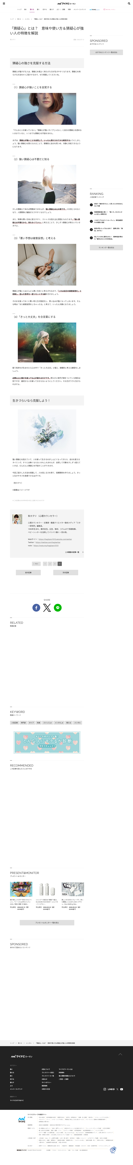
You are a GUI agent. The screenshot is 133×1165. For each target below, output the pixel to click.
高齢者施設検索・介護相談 (81, 1134)
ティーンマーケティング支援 (93, 1128)
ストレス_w (47, 723)
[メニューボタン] (4, 3)
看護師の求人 (69, 1140)
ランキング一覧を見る (106, 248)
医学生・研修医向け (71, 1117)
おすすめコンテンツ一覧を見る (106, 52)
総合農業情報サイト (88, 1130)
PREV (36, 564)
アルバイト (42, 1119)
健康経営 (71, 1146)
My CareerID (80, 1132)
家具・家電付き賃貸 (44, 1134)
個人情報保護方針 (84, 1150)
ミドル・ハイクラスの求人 (102, 1117)
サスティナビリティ (62, 1150)
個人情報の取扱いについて (67, 1076)
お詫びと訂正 (46, 1089)
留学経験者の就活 (51, 1117)
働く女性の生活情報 (44, 1130)
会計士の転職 (103, 1138)
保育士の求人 (100, 1140)
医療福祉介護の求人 (44, 1121)
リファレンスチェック (104, 1146)
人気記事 (14, 723)
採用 (69, 1150)
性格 (38, 723)
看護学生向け (61, 1117)
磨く (38, 9)
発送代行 (64, 1146)
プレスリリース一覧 (48, 1076)
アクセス (54, 1150)
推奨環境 (44, 1086)
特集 (69, 9)
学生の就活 (42, 1117)
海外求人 (91, 1117)
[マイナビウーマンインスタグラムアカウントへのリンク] (104, 1089)
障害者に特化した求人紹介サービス (74, 1119)
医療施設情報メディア (91, 1132)
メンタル (27, 19)
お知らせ (44, 1079)
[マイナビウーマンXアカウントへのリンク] (117, 1089)
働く (25, 9)
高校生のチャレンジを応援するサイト (74, 1128)
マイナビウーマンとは (65, 1069)
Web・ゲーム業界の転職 (51, 1138)
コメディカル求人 (79, 1140)
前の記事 (28, 572)
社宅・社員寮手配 (92, 1146)
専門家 (23, 723)
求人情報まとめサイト (45, 1128)
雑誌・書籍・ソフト (56, 1130)
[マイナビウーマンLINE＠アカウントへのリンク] (111, 1089)
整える (32, 9)
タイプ (31, 723)
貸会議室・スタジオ (80, 1146)
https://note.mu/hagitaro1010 (46, 545)
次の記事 (66, 572)
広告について (46, 1069)
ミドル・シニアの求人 (57, 1119)
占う (58, 9)
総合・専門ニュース (57, 1128)
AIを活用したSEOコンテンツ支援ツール (61, 1134)
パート (48, 1119)
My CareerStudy (69, 1132)
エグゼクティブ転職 (93, 1138)
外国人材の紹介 (63, 1142)
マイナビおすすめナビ (17, 1100)
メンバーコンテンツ (80, 9)
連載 (63, 9)
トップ (19, 9)
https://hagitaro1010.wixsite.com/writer (55, 539)
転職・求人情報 (83, 1117)
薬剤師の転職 (61, 1140)
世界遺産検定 (77, 1130)
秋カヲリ (12, 39)
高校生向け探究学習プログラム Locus (60, 1125)
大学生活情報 (106, 1128)
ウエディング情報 (68, 1130)
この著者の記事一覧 (73, 552)
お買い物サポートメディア (106, 1132)
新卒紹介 (72, 1138)
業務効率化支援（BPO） (54, 1146)
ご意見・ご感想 (63, 1079)
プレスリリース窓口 (48, 1072)
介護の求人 (42, 1142)
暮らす (52, 9)
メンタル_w (59, 723)
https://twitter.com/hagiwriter (48, 542)
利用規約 (61, 1072)
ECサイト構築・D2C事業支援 (46, 1132)
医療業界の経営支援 (51, 1142)
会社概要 (48, 1150)
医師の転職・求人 (90, 1140)
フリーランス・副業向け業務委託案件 (95, 1119)
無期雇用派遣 (109, 1140)
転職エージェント (81, 1138)
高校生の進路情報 (43, 1125)
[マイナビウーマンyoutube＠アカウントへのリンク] (121, 1089)
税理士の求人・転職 (44, 1140)
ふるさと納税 (59, 1132)
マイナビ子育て (99, 1130)
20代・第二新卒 (64, 1138)
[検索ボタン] (129, 3)
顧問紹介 (53, 1140)
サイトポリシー (46, 1082)
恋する (45, 9)
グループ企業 (75, 1150)
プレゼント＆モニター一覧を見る (47, 923)
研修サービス (42, 1146)
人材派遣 (41, 1138)
